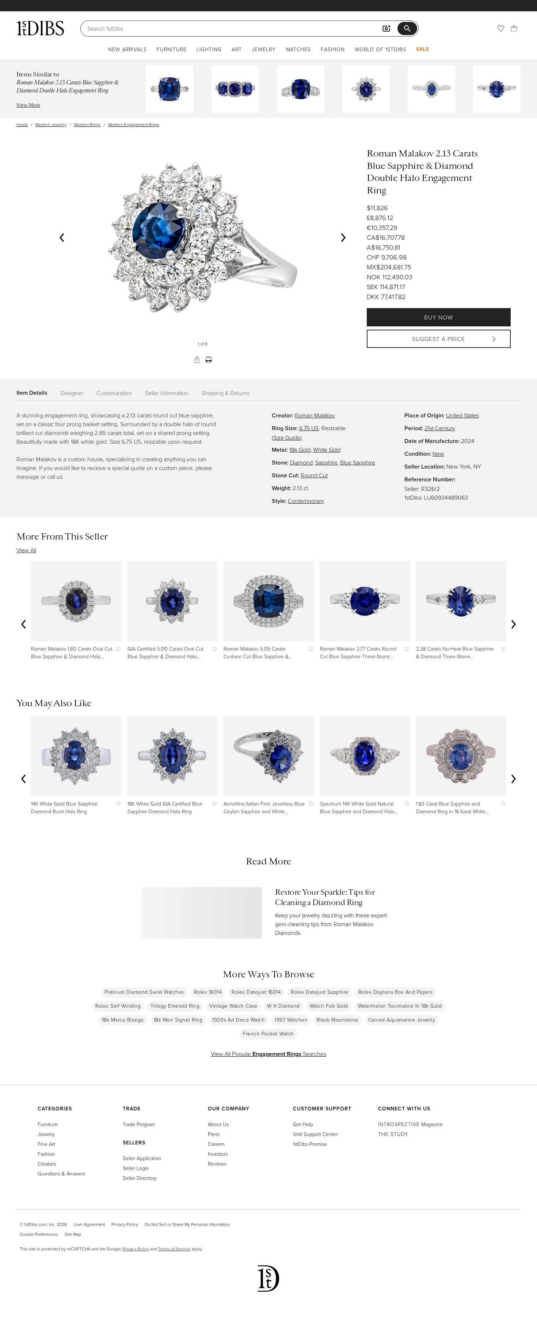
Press (214, 1133)
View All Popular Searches (268, 1054)
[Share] (197, 360)
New (438, 454)
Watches (298, 49)
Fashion (333, 49)
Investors (218, 1153)
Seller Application (142, 1158)
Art (237, 49)
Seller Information (166, 393)
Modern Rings (87, 124)
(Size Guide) (287, 437)
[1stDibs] (40, 28)
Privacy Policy (124, 1224)
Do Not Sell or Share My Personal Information (187, 1224)
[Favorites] (501, 28)
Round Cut (314, 475)
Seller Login (136, 1167)
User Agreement (89, 1224)
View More (28, 104)
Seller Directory (140, 1177)
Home (22, 124)
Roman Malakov (315, 415)
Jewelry (264, 49)
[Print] (208, 360)
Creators (47, 1163)
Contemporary (306, 501)
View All (26, 550)
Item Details (31, 393)
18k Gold (300, 450)
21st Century (439, 428)
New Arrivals (127, 49)
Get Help (303, 1124)
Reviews (217, 1163)
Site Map (73, 1234)
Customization (114, 393)
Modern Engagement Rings (133, 124)
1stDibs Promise (310, 1143)
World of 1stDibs (380, 49)
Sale (422, 49)
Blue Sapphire (357, 462)
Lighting (209, 49)
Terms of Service (174, 1249)
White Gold (326, 450)
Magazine (410, 1124)
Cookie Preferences (39, 1234)
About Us (218, 1124)
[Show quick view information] (117, 648)
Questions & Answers (61, 1173)
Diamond (301, 462)
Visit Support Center (315, 1133)
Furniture (172, 49)
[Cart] (514, 28)
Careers (216, 1143)
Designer (72, 393)
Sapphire (326, 462)
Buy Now (438, 317)
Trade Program (139, 1124)
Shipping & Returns (226, 393)
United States (462, 415)
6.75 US (309, 428)
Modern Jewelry (50, 124)
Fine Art (46, 1143)
